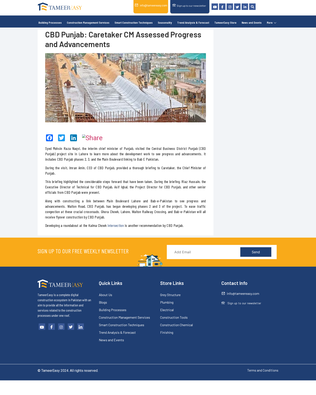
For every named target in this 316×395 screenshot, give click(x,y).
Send (256, 252)
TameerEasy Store (225, 22)
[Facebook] (222, 6)
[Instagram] (230, 6)
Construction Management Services (88, 22)
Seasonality (165, 22)
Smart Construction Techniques (134, 22)
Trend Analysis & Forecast (193, 22)
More (270, 22)
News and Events (252, 22)
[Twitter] (237, 6)
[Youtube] (215, 6)
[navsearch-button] (252, 6)
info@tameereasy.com (153, 5)
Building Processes (50, 22)
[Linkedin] (245, 6)
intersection (115, 225)
